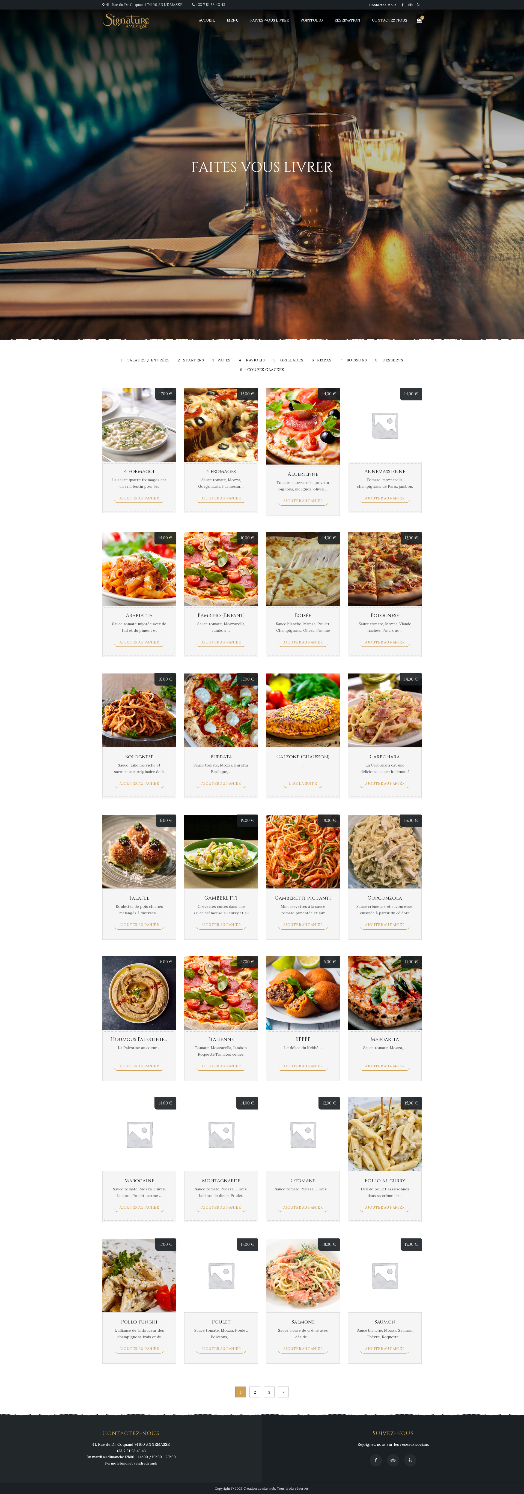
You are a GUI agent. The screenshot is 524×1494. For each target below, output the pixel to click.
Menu (233, 20)
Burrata (221, 756)
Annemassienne (384, 471)
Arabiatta (139, 615)
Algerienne (303, 474)
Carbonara (385, 756)
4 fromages (221, 471)
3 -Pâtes (221, 360)
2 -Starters (191, 360)
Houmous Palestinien (139, 1039)
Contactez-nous (383, 5)
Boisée (303, 615)
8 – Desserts (389, 360)
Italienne (221, 1039)
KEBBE (303, 1039)
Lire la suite (303, 783)
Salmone (303, 1322)
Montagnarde (221, 1180)
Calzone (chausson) (303, 756)
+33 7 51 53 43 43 (210, 4)
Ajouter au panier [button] (139, 498)
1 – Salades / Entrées (145, 360)
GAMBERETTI (221, 898)
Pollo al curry (385, 1180)
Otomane (302, 1180)
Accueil (207, 20)
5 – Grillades (288, 360)
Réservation (347, 20)
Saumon (384, 1322)
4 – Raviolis (252, 360)
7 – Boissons (353, 360)
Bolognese (385, 615)
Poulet (221, 1322)
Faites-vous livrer (269, 20)
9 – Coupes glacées (262, 370)
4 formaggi (139, 471)
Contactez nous (389, 20)
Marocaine (139, 1180)
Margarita (385, 1039)
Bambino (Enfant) (221, 615)
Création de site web (259, 1488)
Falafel (139, 898)
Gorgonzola (385, 898)
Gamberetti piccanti (303, 898)
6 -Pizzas (322, 360)
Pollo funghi (139, 1322)
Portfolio (311, 20)
